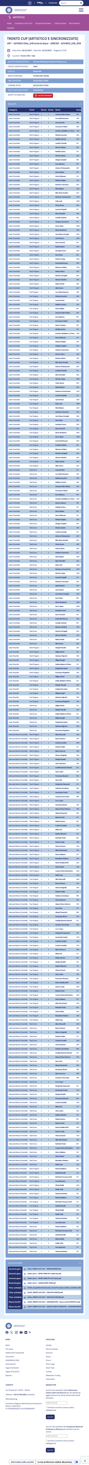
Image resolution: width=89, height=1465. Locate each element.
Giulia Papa (59, 875)
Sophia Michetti (60, 834)
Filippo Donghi (60, 660)
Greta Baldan (59, 172)
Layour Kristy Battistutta (64, 871)
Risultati (12, 104)
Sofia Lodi (58, 201)
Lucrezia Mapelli (60, 209)
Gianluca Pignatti (61, 656)
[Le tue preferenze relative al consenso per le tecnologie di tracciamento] (85, 1461)
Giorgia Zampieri (60, 160)
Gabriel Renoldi (60, 1173)
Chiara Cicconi (60, 846)
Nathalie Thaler (60, 838)
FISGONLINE (53, 3)
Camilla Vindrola (60, 218)
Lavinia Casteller (61, 826)
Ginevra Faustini (60, 280)
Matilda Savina (60, 152)
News (8, 1345)
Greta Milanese (60, 176)
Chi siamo (9, 1349)
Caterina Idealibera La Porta (65, 131)
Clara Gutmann (60, 764)
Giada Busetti (60, 247)
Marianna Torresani (61, 185)
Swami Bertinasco (61, 263)
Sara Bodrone (60, 164)
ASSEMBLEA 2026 (12, 1360)
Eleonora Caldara (61, 267)
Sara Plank (59, 255)
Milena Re (58, 830)
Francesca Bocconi (61, 776)
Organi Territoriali (12, 1368)
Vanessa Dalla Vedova (62, 114)
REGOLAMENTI (74, 23)
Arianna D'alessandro (62, 168)
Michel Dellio (59, 1185)
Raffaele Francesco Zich (63, 1177)
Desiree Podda (60, 747)
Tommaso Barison (61, 1194)
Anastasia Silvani (61, 805)
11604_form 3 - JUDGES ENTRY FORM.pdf (41, 1283)
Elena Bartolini (60, 214)
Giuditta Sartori (60, 139)
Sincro (48, 1360)
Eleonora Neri (59, 817)
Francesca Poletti (61, 127)
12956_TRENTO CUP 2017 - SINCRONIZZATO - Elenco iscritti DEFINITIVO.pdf (53, 1302)
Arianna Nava (60, 271)
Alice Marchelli (60, 735)
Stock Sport (50, 1379)
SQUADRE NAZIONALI (43, 23)
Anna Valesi (59, 226)
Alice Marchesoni (61, 850)
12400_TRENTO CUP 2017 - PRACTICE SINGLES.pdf (45, 1292)
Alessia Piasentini (61, 813)
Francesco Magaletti (62, 673)
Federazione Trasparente (15, 1353)
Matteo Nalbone (60, 1169)
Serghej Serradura (61, 668)
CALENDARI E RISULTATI (23, 23)
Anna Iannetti (60, 242)
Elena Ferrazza (60, 751)
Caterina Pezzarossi (62, 797)
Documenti (10, 1357)
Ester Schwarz (60, 739)
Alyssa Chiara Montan (62, 809)
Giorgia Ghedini (60, 759)
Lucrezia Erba (60, 123)
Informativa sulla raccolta (22, 1462)
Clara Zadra (59, 772)
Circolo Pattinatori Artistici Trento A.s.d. (50, 62)
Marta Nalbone (60, 854)
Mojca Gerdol (59, 284)
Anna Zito (58, 780)
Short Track (50, 1368)
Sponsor (9, 1375)
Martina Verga (60, 259)
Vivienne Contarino (62, 222)
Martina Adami (60, 156)
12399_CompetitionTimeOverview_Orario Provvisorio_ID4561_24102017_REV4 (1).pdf (57, 1288)
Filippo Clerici (59, 652)
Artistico (49, 1353)
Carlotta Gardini (60, 743)
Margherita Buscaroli (62, 784)
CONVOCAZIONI (60, 23)
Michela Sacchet (61, 135)
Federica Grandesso (62, 788)
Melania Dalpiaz (60, 180)
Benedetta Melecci (61, 859)
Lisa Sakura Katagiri (62, 234)
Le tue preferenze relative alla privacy (55, 1462)
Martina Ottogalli (61, 276)
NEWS (9, 23)
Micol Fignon (59, 189)
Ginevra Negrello (61, 755)
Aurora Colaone (60, 147)
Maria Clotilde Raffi (61, 863)
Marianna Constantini (62, 197)
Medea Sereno (60, 821)
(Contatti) (31, 1395)
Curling (48, 1372)
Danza (48, 1357)
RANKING (10, 28)
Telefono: (16, 1395)
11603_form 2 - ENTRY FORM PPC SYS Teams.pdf (44, 1278)
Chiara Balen (59, 867)
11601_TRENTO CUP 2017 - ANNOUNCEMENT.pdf (44, 1269)
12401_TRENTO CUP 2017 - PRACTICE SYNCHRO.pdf (45, 1297)
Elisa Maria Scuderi (61, 193)
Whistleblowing (11, 1399)
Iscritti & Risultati (45, 95)
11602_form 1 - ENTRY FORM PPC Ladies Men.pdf (44, 1274)
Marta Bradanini (60, 230)
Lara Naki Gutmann (62, 118)
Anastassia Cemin (61, 792)
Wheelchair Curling (53, 1375)
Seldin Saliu (59, 1189)
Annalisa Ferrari (60, 251)
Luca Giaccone (60, 1181)
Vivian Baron (59, 205)
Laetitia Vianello (61, 143)
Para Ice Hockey (52, 1349)
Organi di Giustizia (12, 1372)
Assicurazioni (11, 1364)
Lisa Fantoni (59, 238)
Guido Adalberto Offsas (63, 664)
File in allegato (15, 1263)
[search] (81, 3)
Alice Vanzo (59, 288)
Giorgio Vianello (60, 648)
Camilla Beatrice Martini (63, 768)
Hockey (49, 1345)
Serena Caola (59, 842)
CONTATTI (9, 1385)
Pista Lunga (50, 1364)
